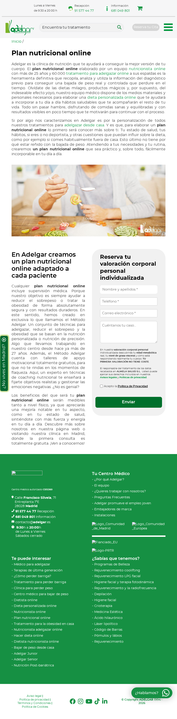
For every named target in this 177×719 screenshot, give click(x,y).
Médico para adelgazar (32, 564)
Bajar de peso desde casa (34, 647)
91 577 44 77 (84, 10)
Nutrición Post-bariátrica (34, 665)
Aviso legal (34, 696)
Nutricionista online (30, 612)
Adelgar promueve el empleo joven (122, 503)
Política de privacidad (34, 699)
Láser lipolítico (106, 624)
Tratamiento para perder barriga (40, 582)
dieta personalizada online (111, 97)
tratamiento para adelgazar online (97, 73)
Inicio (16, 41)
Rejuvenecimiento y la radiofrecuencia (125, 588)
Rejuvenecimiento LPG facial (117, 576)
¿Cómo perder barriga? (32, 576)
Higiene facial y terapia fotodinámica (124, 582)
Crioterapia (103, 606)
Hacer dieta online (28, 635)
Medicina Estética (108, 612)
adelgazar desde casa (84, 125)
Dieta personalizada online (35, 606)
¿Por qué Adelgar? (109, 479)
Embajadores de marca (113, 509)
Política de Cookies (35, 706)
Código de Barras (108, 629)
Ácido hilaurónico (108, 618)
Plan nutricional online (32, 618)
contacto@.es (32, 522)
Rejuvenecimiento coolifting (117, 570)
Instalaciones (104, 515)
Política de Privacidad (133, 386)
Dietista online (25, 600)
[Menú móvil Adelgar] (168, 28)
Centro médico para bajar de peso (41, 594)
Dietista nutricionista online (36, 641)
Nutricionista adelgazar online (38, 629)
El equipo (101, 485)
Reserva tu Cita (146, 27)
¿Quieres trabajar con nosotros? (120, 491)
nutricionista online (147, 69)
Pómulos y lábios (108, 635)
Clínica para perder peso (33, 588)
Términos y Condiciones (34, 703)
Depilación (103, 594)
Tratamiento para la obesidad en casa (44, 624)
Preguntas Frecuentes (112, 497)
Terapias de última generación (38, 570)
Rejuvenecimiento (109, 641)
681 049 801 (120, 10)
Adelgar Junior (26, 653)
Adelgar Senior (26, 659)
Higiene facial (105, 600)
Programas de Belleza (112, 564)
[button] (140, 9)
